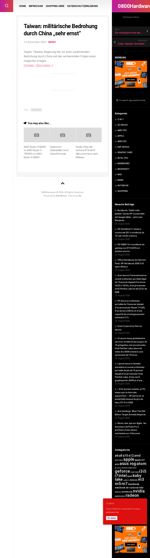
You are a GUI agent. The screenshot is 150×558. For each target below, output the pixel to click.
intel (123, 475)
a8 (120, 455)
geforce (122, 471)
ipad (129, 476)
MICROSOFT (123, 169)
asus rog (128, 463)
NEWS (120, 180)
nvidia (139, 491)
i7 (116, 475)
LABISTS (126, 480)
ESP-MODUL (123, 147)
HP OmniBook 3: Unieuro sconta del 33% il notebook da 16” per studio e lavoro (129, 232)
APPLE (120, 136)
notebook (127, 491)
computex (36, 110)
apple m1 (140, 459)
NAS (119, 174)
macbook (133, 484)
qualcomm (120, 496)
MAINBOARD (123, 163)
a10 (125, 455)
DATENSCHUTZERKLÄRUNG (82, 6)
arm (117, 464)
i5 (144, 471)
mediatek (134, 488)
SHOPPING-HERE (55, 6)
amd (137, 455)
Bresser (118, 468)
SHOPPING (122, 191)
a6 (116, 455)
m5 (118, 483)
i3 (141, 471)
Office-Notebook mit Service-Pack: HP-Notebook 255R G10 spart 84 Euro (130, 263)
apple (128, 459)
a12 (131, 455)
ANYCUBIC (119, 460)
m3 (141, 479)
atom (141, 463)
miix (141, 487)
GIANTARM (134, 472)
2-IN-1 (120, 119)
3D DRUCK (122, 125)
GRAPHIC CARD (124, 152)
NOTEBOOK (122, 185)
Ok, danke (111, 518)
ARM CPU (122, 141)
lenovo (133, 480)
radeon (132, 495)
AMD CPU (122, 130)
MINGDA (118, 492)
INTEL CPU (122, 158)
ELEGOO (125, 468)
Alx (80, 195)
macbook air (122, 487)
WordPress (61, 195)
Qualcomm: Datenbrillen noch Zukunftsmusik (59, 150)
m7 (124, 483)
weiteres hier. (112, 512)
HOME (22, 6)
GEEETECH (132, 468)
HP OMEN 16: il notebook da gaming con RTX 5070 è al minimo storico (129, 247)
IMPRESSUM (36, 6)
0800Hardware (131, 6)
